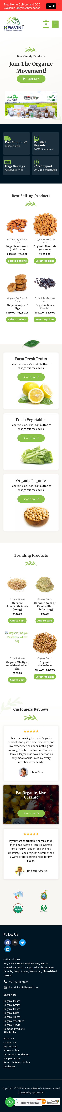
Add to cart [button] (17, 620)
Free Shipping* (16, 142)
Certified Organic (40, 144)
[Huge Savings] (7, 162)
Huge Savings (15, 166)
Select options (17, 260)
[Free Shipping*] (7, 138)
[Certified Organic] (36, 138)
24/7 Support (43, 166)
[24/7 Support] (36, 162)
